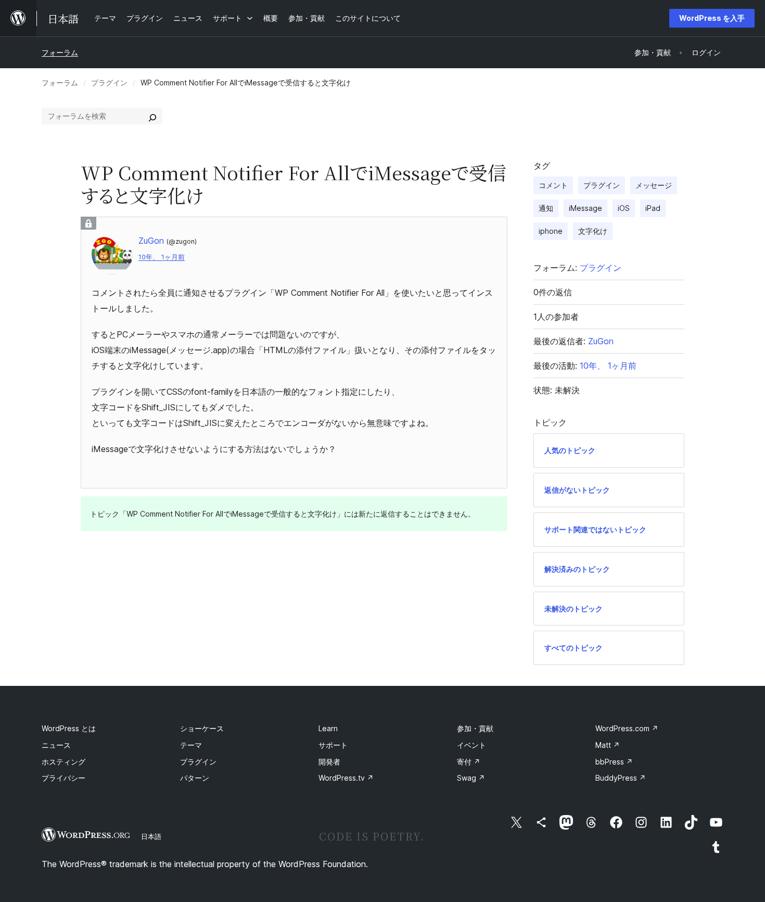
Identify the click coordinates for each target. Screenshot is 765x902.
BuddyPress (620, 777)
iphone (551, 231)
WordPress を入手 (712, 18)
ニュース (56, 745)
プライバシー (63, 777)
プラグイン (109, 82)
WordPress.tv (346, 777)
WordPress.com (626, 728)
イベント (471, 745)
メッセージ (653, 185)
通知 (546, 208)
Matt (607, 745)
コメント (553, 185)
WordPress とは (69, 728)
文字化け (592, 231)
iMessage (585, 208)
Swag (471, 777)
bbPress (614, 761)
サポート (333, 745)
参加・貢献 (475, 728)
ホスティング (63, 761)
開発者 (329, 761)
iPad (652, 208)
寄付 (468, 761)
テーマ (191, 745)
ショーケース (202, 728)
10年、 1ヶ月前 (161, 257)
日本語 (151, 836)
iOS (624, 208)
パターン (194, 777)
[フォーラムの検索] (152, 116)
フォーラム (60, 52)
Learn (328, 728)
